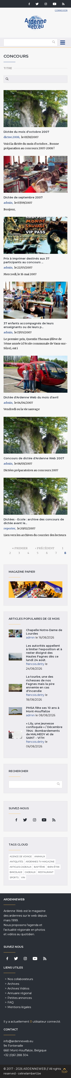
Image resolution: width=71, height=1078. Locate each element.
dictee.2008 (11, 137)
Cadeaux (30, 872)
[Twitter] (37, 4)
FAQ (10, 1002)
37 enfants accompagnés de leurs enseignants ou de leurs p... (29, 325)
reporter (9, 528)
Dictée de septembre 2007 (23, 197)
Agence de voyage (21, 856)
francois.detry (35, 664)
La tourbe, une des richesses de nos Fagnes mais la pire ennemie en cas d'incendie (40, 684)
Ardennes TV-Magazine (40, 861)
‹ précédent (44, 548)
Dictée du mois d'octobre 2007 (26, 132)
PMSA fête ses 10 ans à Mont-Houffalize (42, 709)
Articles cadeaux (20, 866)
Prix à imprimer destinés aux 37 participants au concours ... (26, 260)
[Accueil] (35, 29)
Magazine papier (35, 589)
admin (8, 202)
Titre (8, 68)
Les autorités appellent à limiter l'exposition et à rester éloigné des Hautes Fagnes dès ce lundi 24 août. (44, 653)
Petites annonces (19, 998)
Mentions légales (19, 1007)
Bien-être (54, 866)
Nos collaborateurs (20, 979)
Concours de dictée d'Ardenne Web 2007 (34, 458)
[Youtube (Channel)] (54, 4)
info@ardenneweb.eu (18, 1041)
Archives (13, 984)
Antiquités (16, 861)
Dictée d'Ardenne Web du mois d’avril (31, 397)
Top (64, 1072)
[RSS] (63, 4)
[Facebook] (29, 4)
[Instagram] (46, 4)
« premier (20, 548)
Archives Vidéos (18, 988)
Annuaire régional (19, 993)
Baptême (39, 866)
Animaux (39, 856)
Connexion (61, 10)
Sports (14, 877)
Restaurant (45, 872)
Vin (23, 877)
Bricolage (16, 872)
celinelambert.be (29, 1073)
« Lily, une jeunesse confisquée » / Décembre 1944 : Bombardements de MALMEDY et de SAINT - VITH (44, 731)
